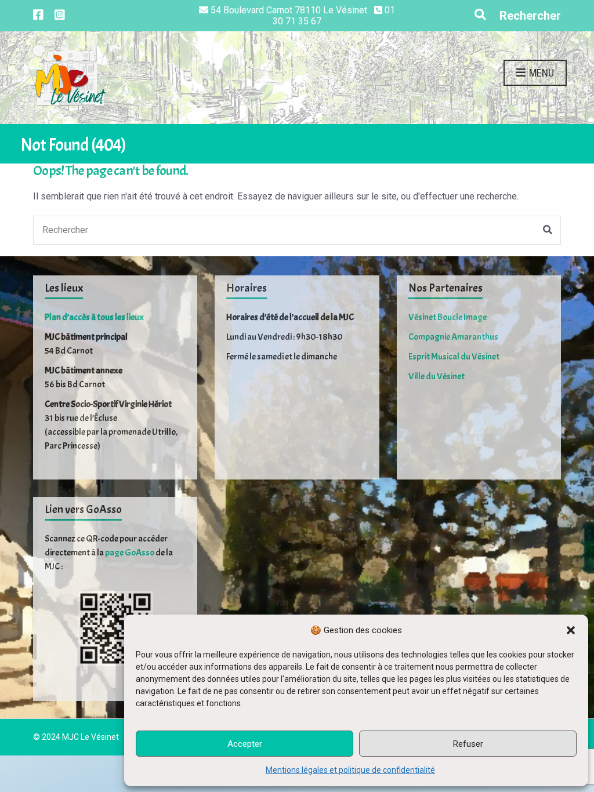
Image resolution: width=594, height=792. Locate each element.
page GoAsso (129, 552)
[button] (571, 630)
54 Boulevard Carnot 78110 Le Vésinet (289, 10)
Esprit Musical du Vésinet (453, 356)
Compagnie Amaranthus (453, 337)
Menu (540, 73)
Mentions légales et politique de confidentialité (350, 770)
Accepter (244, 744)
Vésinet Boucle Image (447, 317)
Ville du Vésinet (436, 376)
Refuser (468, 744)
